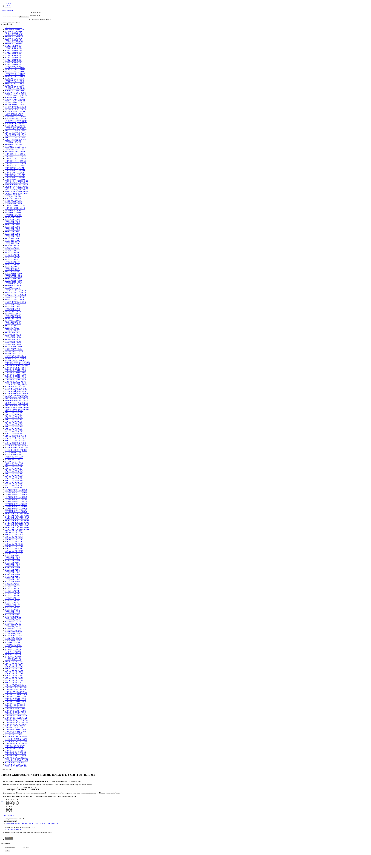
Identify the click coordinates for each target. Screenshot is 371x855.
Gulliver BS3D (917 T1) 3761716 (15, 163)
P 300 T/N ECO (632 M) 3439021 (15, 137)
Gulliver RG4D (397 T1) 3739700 (15, 378)
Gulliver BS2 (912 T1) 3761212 (15, 172)
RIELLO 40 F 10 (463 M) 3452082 (16, 391)
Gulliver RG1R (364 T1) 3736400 (15, 708)
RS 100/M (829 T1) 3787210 (14, 350)
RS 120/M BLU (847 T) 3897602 (15, 301)
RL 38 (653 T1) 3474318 (12, 602)
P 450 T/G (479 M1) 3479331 (14, 482)
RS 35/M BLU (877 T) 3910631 (15, 76)
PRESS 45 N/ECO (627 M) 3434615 (16, 402)
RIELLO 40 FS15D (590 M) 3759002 (17, 445)
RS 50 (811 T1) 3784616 (12, 268)
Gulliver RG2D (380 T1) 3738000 (15, 369)
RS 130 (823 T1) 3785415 (13, 339)
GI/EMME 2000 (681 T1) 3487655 (16, 496)
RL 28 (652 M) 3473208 (12, 560)
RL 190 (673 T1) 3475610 (13, 660)
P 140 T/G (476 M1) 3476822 (14, 466)
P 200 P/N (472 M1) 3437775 (14, 536)
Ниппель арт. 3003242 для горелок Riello (19, 823)
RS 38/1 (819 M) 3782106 (13, 285)
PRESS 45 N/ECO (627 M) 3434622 (16, 186)
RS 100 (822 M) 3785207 (13, 315)
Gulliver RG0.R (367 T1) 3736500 (15, 689)
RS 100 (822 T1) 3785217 (13, 336)
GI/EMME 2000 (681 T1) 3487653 (16, 492)
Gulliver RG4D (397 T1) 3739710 (15, 379)
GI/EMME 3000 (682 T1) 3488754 (16, 501)
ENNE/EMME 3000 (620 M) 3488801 (17, 520)
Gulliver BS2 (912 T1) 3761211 (15, 167)
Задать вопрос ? (9, 815)
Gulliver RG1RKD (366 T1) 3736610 (16, 367)
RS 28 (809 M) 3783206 (12, 219)
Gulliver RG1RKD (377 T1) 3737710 (16, 724)
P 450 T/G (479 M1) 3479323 (14, 432)
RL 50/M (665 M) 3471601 (13, 640)
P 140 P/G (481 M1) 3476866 (14, 663)
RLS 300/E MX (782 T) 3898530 (15, 118)
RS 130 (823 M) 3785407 (13, 322)
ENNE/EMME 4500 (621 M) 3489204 (17, 529)
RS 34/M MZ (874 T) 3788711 (14, 80)
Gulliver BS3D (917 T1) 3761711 (15, 155)
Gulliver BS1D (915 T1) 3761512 (15, 752)
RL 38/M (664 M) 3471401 (13, 637)
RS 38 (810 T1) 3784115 (12, 252)
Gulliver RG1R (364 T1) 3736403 (15, 714)
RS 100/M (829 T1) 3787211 (14, 351)
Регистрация (8, 10)
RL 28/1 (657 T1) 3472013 (13, 646)
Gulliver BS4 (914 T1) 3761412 (15, 177)
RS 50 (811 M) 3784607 (12, 242)
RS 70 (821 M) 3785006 (12, 306)
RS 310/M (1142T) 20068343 (14, 38)
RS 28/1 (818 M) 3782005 (13, 210)
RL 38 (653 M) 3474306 (12, 571)
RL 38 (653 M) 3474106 (12, 564)
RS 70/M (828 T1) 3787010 (13, 346)
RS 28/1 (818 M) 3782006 (13, 212)
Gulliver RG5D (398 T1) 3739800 (15, 729)
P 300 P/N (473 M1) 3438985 (14, 545)
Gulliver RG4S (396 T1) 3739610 (15, 757)
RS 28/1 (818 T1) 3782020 (13, 141)
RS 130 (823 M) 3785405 (13, 318)
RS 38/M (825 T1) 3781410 (13, 277)
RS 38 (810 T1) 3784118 (12, 257)
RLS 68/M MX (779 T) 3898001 (15, 90)
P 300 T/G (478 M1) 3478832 (14, 473)
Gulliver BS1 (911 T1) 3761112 (14, 748)
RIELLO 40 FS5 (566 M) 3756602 (16, 764)
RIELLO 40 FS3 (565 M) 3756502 (16, 762)
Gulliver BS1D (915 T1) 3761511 (15, 750)
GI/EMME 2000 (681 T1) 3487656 (16, 498)
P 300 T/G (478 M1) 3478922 (14, 419)
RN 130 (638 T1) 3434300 (13, 658)
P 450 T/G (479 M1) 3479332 (14, 484)
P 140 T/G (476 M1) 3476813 (14, 411)
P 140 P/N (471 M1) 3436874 (14, 531)
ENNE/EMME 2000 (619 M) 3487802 (17, 519)
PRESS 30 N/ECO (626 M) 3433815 (16, 398)
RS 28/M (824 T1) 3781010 (13, 273)
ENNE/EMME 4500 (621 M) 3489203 (17, 527)
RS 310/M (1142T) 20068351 (14, 40)
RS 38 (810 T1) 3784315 (12, 259)
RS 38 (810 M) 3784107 (12, 228)
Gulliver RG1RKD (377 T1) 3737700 (16, 719)
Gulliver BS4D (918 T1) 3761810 (15, 156)
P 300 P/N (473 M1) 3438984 (14, 543)
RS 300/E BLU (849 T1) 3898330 (15, 148)
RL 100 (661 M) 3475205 (13, 618)
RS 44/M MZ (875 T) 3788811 (14, 83)
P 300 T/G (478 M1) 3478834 (14, 477)
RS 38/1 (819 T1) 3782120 (13, 144)
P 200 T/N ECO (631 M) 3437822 (15, 136)
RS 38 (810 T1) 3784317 (12, 263)
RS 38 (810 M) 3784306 (12, 233)
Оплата (7, 5)
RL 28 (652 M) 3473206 (12, 557)
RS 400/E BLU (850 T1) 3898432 (15, 29)
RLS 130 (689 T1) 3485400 (13, 203)
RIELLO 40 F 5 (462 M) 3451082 (15, 386)
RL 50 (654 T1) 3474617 (12, 607)
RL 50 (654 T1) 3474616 (12, 606)
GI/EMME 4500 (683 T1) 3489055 (16, 506)
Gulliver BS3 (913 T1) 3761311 (15, 169)
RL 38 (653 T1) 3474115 (12, 590)
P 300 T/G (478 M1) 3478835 (14, 479)
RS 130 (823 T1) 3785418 (13, 344)
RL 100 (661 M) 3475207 (13, 621)
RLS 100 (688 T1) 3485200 (13, 202)
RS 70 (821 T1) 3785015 (12, 325)
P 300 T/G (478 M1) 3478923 (14, 421)
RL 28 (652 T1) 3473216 (12, 585)
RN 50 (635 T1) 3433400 (13, 653)
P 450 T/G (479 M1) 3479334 (14, 487)
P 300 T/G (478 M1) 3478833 (14, 475)
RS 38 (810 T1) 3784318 (12, 264)
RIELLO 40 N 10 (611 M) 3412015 (16, 740)
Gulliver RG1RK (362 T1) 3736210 (16, 717)
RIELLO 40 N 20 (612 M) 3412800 (16, 738)
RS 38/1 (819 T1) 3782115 (13, 287)
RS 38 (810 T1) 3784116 (12, 254)
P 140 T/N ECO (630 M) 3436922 (15, 132)
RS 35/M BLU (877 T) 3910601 (15, 73)
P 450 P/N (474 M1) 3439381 (14, 548)
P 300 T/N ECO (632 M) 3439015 (15, 444)
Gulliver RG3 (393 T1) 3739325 (15, 745)
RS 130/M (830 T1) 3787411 (14, 355)
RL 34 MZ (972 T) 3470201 (13, 47)
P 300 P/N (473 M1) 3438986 (14, 546)
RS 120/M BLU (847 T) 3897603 (15, 303)
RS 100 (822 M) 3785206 (13, 313)
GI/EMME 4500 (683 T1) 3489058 (16, 512)
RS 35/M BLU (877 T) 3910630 (15, 75)
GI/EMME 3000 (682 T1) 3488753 (16, 499)
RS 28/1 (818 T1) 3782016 (13, 216)
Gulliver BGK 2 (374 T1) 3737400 (15, 687)
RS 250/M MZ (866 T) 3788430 (15, 102)
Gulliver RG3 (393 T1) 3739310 (15, 727)
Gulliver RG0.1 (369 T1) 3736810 (15, 698)
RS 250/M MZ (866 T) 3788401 (15, 99)
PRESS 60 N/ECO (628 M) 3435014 (16, 404)
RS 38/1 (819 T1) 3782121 (13, 146)
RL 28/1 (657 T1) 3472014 (13, 647)
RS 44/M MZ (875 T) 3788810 (14, 82)
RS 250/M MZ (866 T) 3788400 (15, 104)
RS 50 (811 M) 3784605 (12, 238)
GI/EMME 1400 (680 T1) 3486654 (16, 491)
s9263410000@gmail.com (13, 829)
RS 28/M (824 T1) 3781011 (13, 275)
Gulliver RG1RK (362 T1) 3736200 (16, 715)
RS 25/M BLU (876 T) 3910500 (15, 68)
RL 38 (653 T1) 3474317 (12, 600)
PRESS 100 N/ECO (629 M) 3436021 (17, 191)
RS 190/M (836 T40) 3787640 (14, 360)
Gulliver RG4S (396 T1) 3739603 (15, 754)
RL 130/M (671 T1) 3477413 (14, 461)
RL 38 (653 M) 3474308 (12, 574)
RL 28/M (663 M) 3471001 (13, 633)
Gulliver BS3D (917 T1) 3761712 (15, 160)
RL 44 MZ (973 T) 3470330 (13, 52)
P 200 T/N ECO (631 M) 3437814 (15, 438)
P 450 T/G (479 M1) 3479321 (14, 428)
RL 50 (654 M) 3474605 (12, 576)
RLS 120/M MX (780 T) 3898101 (15, 94)
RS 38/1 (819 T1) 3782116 (13, 289)
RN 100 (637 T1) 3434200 (13, 656)
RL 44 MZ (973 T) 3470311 (13, 61)
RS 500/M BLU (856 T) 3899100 (15, 106)
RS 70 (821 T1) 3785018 (12, 331)
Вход (2, 10)
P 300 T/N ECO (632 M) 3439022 (15, 139)
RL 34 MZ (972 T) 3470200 (13, 45)
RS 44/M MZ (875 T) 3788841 (14, 87)
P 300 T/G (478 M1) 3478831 (14, 472)
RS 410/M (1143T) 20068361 (14, 43)
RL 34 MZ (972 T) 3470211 (13, 57)
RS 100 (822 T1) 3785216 (13, 334)
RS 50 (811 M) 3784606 (12, 240)
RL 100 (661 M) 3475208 (13, 623)
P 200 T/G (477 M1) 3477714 (14, 416)
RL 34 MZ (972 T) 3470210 (13, 55)
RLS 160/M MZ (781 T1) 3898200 (16, 96)
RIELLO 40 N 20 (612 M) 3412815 (16, 741)
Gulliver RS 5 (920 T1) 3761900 (15, 205)
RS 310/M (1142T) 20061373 (14, 31)
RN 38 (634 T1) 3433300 (13, 651)
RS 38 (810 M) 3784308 (12, 237)
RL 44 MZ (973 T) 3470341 (13, 64)
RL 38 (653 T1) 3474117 (12, 593)
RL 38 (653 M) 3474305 (12, 569)
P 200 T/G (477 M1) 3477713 (14, 414)
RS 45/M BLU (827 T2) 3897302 (15, 291)
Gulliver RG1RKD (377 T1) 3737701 (16, 721)
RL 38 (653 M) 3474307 (12, 573)
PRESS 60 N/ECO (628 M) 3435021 (16, 188)
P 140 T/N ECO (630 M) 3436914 (15, 435)
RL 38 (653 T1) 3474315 (12, 597)
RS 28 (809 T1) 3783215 (12, 245)
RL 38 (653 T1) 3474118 (12, 595)
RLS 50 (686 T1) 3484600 (13, 198)
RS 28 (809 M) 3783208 (12, 223)
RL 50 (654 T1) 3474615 (12, 604)
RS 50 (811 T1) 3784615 (12, 266)
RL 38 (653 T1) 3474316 (12, 599)
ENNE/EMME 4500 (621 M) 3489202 (17, 526)
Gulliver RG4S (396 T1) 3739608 (15, 755)
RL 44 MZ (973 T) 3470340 (13, 62)
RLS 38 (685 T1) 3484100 (13, 197)
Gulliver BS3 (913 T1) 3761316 (15, 176)
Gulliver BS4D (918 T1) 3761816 (15, 165)
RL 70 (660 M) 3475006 (12, 613)
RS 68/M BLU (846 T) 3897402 (15, 297)
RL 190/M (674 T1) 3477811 (14, 463)
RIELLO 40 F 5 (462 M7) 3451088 (16, 390)
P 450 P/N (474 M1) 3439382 (14, 550)
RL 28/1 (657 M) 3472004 (13, 644)
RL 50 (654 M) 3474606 (12, 578)
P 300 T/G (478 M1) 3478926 (14, 426)
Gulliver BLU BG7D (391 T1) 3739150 (17, 364)
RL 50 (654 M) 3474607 (12, 580)
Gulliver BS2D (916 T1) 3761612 (15, 158)
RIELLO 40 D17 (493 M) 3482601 (16, 385)
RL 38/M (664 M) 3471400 (13, 635)
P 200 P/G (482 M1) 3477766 (14, 684)
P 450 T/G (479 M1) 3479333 (14, 485)
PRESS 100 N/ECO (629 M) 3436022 (17, 193)
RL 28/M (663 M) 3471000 (13, 632)
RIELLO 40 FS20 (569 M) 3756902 (16, 451)
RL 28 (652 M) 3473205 (12, 555)
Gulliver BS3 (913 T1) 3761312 (15, 174)
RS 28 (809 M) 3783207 (12, 221)
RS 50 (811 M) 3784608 (12, 244)
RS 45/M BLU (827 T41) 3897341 (15, 296)
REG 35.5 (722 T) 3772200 (13, 734)
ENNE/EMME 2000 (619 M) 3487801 (17, 517)
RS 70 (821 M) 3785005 (12, 304)
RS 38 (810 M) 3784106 (12, 226)
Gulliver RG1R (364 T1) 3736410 (15, 712)
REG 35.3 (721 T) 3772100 (13, 733)
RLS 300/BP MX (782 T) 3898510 (15, 127)
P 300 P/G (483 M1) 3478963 (14, 668)
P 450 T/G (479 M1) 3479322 (14, 430)
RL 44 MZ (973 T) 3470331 (13, 54)
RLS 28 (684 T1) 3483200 (13, 195)
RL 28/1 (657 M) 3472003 (13, 642)
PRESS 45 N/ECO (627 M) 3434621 (16, 184)
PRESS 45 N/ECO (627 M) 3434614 (16, 400)
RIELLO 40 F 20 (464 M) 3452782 (16, 395)
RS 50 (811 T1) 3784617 (12, 270)
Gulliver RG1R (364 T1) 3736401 (15, 710)
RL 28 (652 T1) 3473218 (12, 588)
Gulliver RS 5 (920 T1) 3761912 (15, 207)
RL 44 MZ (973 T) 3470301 (13, 50)
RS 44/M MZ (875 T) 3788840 (14, 85)
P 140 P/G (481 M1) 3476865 (14, 661)
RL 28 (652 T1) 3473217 (12, 586)
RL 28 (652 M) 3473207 (12, 559)
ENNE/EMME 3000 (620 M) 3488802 (17, 522)
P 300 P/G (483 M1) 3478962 (14, 667)
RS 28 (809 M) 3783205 (12, 217)
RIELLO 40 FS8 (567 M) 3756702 (16, 766)
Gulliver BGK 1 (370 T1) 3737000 (15, 686)
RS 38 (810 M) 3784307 (12, 235)
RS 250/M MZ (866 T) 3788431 (15, 101)
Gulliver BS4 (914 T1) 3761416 (15, 179)
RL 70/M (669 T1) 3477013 (13, 454)
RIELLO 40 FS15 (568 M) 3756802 (16, 449)
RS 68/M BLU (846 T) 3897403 (15, 299)
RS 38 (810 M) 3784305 (12, 231)
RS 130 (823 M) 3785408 (13, 324)
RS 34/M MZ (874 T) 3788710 (14, 78)
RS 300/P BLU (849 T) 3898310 (15, 151)
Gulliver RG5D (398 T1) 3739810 (15, 731)
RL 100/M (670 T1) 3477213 (14, 458)
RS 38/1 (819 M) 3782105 (13, 284)
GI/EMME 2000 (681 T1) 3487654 (16, 494)
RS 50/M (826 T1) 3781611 (13, 282)
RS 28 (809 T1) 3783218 (12, 250)
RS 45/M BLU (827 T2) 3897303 (15, 292)
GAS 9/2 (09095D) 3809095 (14, 115)
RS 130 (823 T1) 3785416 (13, 341)
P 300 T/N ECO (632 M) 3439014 (15, 442)
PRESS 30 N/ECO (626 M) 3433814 (16, 397)
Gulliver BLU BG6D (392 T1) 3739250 (17, 362)
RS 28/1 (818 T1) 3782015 (13, 214)
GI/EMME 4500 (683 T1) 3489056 (16, 508)
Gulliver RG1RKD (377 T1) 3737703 (16, 722)
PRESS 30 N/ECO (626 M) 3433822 (16, 183)
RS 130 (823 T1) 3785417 (13, 343)
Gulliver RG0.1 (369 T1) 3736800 (15, 696)
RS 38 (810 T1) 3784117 (12, 256)
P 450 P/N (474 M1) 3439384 (14, 553)
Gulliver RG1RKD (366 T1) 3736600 (16, 365)
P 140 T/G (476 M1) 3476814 (14, 412)
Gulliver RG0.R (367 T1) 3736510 (15, 691)
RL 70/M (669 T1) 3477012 (13, 452)
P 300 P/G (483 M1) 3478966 (14, 674)
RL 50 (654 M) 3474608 (12, 581)
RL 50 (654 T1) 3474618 (12, 609)
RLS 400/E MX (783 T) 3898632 (15, 116)
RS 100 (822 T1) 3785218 (13, 338)
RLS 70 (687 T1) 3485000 (13, 200)
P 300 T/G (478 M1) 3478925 (14, 425)
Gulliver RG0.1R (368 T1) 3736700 (16, 693)
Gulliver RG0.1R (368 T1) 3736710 (16, 694)
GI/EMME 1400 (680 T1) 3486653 (16, 489)
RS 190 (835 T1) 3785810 (13, 66)
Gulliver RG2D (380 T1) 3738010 (15, 371)
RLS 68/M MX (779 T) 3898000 (15, 89)
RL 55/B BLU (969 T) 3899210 (15, 111)
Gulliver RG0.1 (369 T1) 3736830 (15, 701)
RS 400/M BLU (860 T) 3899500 (15, 108)
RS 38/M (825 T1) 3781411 (13, 278)
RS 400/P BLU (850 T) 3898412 (15, 149)
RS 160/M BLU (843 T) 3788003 (15, 358)
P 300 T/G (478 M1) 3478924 (14, 423)
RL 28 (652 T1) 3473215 (12, 583)
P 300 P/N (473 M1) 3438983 (14, 541)
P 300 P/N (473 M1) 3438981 (14, 538)
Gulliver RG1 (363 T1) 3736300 (15, 705)
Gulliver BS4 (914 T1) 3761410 (15, 170)
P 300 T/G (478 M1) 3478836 (14, 480)
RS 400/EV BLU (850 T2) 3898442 (16, 120)
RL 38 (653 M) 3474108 (12, 567)
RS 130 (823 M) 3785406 (13, 320)
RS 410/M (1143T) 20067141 (14, 33)
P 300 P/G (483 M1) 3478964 (14, 670)
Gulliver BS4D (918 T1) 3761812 (15, 162)
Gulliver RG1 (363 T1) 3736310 (15, 707)
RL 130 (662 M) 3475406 (13, 627)
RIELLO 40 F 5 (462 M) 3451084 (15, 388)
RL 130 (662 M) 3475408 (13, 630)
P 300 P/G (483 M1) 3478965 (14, 672)
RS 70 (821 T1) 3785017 (12, 329)
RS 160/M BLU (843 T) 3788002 (15, 357)
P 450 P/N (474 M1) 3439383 (14, 552)
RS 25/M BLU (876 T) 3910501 (15, 69)
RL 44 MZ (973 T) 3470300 (13, 49)
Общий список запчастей (13, 28)
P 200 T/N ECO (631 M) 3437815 (15, 440)
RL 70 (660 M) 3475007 (12, 614)
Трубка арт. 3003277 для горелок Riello (46, 823)
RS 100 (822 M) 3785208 (13, 317)
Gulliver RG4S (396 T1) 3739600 (15, 381)
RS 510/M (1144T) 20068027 (14, 35)
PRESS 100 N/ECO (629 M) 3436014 (17, 407)
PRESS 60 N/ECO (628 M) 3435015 (16, 405)
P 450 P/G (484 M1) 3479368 (14, 680)
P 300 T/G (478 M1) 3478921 (14, 418)
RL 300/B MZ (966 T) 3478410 (15, 125)
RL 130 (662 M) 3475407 (13, 628)
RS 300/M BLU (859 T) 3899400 (15, 109)
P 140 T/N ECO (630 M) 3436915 (15, 437)
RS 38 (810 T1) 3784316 (12, 261)
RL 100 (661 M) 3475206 (13, 620)
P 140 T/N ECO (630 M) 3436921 (15, 130)
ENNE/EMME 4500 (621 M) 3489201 (17, 524)
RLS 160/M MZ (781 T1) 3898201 (16, 97)
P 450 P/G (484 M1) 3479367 (14, 679)
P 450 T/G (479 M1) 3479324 (14, 433)
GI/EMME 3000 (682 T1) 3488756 (16, 505)
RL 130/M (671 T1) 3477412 (14, 459)
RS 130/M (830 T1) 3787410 (14, 353)
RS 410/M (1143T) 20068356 (14, 42)
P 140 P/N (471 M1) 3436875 (14, 533)
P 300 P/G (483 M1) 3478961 (14, 665)
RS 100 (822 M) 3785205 (13, 311)
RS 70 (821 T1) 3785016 (12, 327)
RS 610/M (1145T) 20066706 (14, 36)
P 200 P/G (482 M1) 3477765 (14, 682)
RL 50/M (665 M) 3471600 (13, 639)
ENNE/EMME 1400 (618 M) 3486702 (17, 515)
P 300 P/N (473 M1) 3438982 (14, 539)
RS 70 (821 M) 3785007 (12, 308)
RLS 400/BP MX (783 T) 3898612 (15, 129)
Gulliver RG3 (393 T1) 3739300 (15, 726)
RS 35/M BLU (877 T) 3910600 (15, 71)
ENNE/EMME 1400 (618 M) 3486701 (17, 513)
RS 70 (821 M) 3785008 (12, 310)
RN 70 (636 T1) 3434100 (13, 654)
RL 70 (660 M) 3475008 (12, 616)
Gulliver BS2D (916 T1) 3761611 (15, 153)
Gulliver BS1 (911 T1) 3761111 (14, 747)
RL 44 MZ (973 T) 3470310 (13, 59)
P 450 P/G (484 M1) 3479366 (14, 677)
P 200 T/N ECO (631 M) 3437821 (15, 134)
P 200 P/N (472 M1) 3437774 (14, 534)
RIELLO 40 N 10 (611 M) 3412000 (16, 736)
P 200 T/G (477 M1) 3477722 (14, 470)
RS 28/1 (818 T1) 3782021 (13, 143)
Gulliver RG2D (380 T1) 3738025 (15, 372)
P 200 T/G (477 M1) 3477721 (14, 468)
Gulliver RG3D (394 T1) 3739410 (15, 376)
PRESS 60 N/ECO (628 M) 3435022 (16, 190)
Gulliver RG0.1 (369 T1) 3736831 (15, 703)
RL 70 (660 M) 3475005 (12, 611)
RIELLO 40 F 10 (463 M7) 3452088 (16, 393)
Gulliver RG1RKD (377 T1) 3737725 (16, 743)
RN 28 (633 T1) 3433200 (13, 649)
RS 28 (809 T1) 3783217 (12, 249)
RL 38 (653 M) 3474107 (12, 566)
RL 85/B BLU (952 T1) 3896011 (15, 113)
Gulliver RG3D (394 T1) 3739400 (15, 374)
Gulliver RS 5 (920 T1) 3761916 (15, 209)
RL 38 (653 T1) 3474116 (12, 592)
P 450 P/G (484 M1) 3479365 (14, 675)
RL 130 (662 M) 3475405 (13, 625)
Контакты (8, 7)
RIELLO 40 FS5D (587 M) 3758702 (16, 759)
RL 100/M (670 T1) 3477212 (14, 456)
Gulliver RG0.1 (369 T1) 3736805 (15, 700)
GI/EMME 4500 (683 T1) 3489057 (16, 510)
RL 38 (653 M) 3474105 (12, 562)
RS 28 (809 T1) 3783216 (12, 247)
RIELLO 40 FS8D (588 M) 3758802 (16, 761)
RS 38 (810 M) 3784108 (12, 230)
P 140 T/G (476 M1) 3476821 (14, 465)
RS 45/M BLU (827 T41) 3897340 (15, 294)
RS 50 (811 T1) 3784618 (12, 271)
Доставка (8, 3)
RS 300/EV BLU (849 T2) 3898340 (16, 122)
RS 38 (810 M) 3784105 (12, 224)
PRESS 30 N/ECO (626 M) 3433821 (16, 181)
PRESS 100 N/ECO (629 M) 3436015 (17, 409)
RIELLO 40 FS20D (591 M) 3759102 (17, 447)
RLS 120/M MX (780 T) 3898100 (15, 92)
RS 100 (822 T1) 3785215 (13, 332)
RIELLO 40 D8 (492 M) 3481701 (15, 383)
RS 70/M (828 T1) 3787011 (13, 348)
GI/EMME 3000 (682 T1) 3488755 (16, 503)
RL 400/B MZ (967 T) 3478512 (15, 123)
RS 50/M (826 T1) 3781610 (13, 280)
